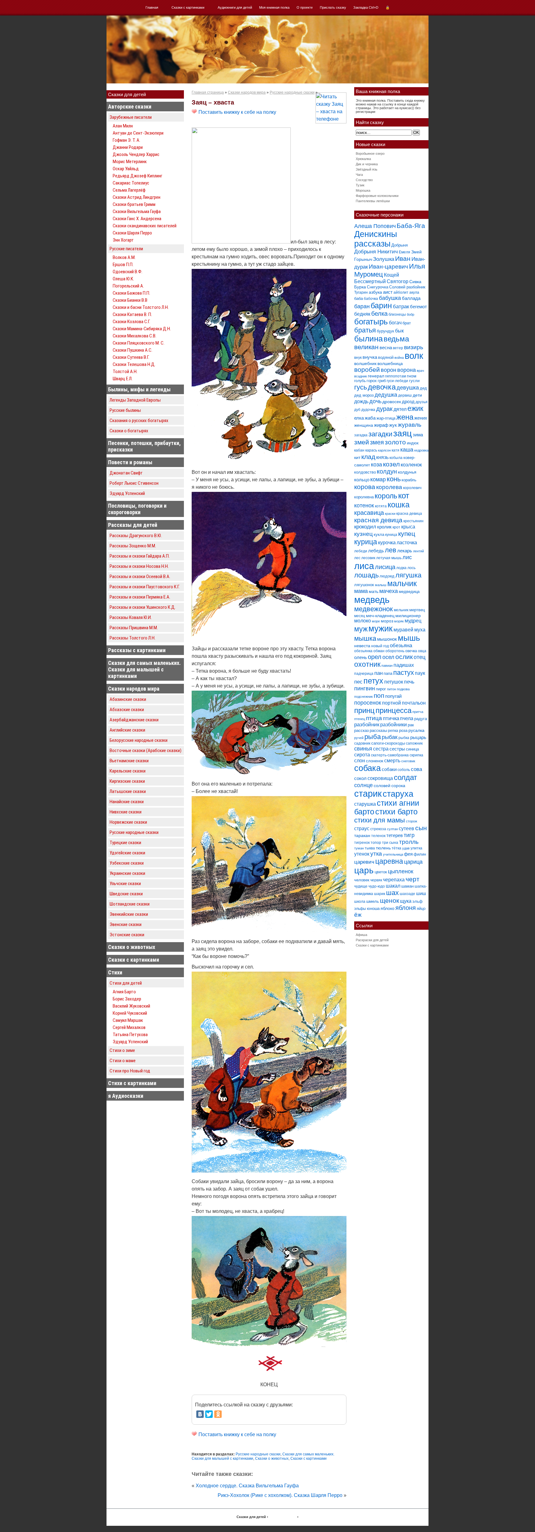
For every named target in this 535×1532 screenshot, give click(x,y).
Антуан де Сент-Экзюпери (138, 133)
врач (420, 370)
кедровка (421, 450)
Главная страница (208, 92)
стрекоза (378, 829)
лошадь (366, 575)
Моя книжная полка (274, 7)
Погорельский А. (128, 286)
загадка (361, 435)
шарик (379, 894)
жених (420, 418)
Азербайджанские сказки (134, 720)
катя (395, 450)
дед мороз (364, 395)
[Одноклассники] (218, 1414)
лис (407, 557)
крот (396, 527)
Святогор (397, 281)
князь (382, 457)
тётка (396, 848)
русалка (416, 730)
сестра (381, 748)
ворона (406, 370)
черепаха (394, 879)
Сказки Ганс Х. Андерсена (137, 218)
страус (361, 828)
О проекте (305, 7)
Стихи (115, 972)
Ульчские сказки (125, 883)
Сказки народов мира (133, 688)
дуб (357, 409)
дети (417, 395)
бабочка (371, 298)
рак (411, 725)
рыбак (390, 737)
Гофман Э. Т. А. (126, 140)
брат (406, 323)
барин (381, 305)
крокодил (365, 527)
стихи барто (396, 812)
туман (359, 848)
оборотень (394, 651)
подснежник (363, 696)
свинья (363, 749)
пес (358, 682)
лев (390, 550)
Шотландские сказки (130, 904)
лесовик (368, 558)
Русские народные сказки (134, 832)
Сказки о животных (131, 947)
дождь (361, 401)
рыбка (403, 738)
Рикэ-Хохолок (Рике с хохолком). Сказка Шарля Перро (280, 1495)
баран (362, 306)
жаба (370, 418)
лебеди (360, 551)
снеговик (408, 761)
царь (364, 870)
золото (395, 442)
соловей (382, 785)
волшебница (390, 363)
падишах (404, 665)
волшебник (365, 363)
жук (393, 425)
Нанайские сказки (127, 801)
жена (404, 417)
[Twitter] (209, 1414)
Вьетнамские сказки (129, 761)
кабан (359, 450)
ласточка (407, 542)
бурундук (385, 331)
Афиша (361, 935)
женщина (363, 425)
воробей (367, 369)
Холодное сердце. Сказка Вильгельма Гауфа (247, 1485)
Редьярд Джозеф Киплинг (137, 176)
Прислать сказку (333, 7)
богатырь (371, 321)
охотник (367, 664)
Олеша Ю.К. (123, 279)
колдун (387, 471)
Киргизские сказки (127, 781)
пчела (406, 718)
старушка (365, 804)
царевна (389, 861)
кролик (384, 526)
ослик (404, 656)
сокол (360, 778)
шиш (421, 893)
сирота (362, 754)
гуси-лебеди (397, 381)
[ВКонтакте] (200, 1414)
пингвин (364, 688)
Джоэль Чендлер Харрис (136, 154)
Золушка (383, 259)
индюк (413, 443)
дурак (384, 408)
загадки (380, 434)
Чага (359, 174)
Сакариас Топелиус (131, 183)
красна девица (409, 513)
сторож (411, 821)
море (376, 621)
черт (413, 879)
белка (379, 313)
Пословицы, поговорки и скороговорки (137, 508)
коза (376, 464)
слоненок (374, 761)
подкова (403, 689)
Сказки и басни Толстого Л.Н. (141, 307)
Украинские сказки (127, 873)
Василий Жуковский (131, 1006)
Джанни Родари (128, 147)
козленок (411, 465)
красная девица (378, 519)
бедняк (362, 314)
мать (373, 591)
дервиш (405, 395)
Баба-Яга (411, 225)
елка (359, 418)
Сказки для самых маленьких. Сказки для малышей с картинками (144, 669)
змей (361, 442)
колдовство (365, 472)
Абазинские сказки (128, 699)
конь (394, 479)
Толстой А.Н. (125, 371)
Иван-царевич (388, 266)
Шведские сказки (126, 894)
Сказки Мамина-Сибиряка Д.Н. (142, 329)
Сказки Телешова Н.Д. (134, 364)
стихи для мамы (379, 820)
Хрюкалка (363, 159)
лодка (401, 568)
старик (368, 794)
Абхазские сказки (127, 709)
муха (419, 629)
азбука (375, 292)
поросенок (367, 702)
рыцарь (418, 737)
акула (414, 292)
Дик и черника (367, 164)
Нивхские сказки (125, 812)
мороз (387, 620)
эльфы (360, 908)
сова (416, 769)
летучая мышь (389, 558)
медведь (371, 600)
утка (376, 853)
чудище (361, 886)
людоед (387, 576)
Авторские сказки (129, 106)
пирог (381, 689)
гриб (382, 380)
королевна (364, 497)
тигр (409, 835)
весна (386, 347)
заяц (402, 433)
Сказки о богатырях (129, 431)
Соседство (364, 180)
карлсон (384, 450)
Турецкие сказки (125, 842)
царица (413, 862)
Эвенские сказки (125, 924)
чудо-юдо (376, 886)
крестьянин (413, 521)
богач (395, 322)
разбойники (393, 724)
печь (409, 681)
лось (411, 568)
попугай (393, 696)
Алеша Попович (375, 226)
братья (365, 330)
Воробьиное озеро (370, 153)
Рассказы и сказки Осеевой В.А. (140, 576)
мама (361, 591)
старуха (398, 794)
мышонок (387, 639)
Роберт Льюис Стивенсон (134, 483)
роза (403, 730)
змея (377, 442)
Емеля (404, 252)
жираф (381, 425)
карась (371, 450)
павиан (387, 665)
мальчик (402, 583)
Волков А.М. (124, 257)
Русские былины (125, 410)
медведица (409, 591)
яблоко (387, 908)
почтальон (414, 703)
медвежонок (373, 609)
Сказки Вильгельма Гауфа (137, 211)
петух (373, 681)
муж (361, 629)
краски (390, 513)
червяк (376, 880)
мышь (409, 638)
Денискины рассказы (375, 238)
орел (374, 656)
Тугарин (361, 292)
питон (391, 689)
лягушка (408, 575)
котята (381, 506)
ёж (358, 914)
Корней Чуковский (130, 1013)
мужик (380, 628)
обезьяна (401, 645)
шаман (407, 886)
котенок (364, 505)
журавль (409, 424)
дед (423, 388)
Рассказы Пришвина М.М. (134, 627)
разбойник (366, 725)
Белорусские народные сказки (138, 740)
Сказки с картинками (188, 7)
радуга (420, 718)
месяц (359, 616)
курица (365, 542)
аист (388, 292)
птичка (391, 718)
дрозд (408, 401)
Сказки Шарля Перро (132, 233)
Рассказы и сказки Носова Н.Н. (139, 566)
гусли (414, 380)
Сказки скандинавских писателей (144, 226)
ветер (398, 348)
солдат (405, 777)
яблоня (405, 907)
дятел (400, 409)
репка (393, 730)
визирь (413, 347)
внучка (370, 357)
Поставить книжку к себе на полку (236, 112)
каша (406, 449)
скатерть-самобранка (390, 755)
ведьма (396, 339)
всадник (360, 376)
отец (419, 657)
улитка (416, 848)
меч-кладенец (380, 615)
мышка (365, 638)
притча (417, 712)
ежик (415, 408)
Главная (152, 7)
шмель (372, 901)
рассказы (378, 730)
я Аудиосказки (125, 1096)
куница (391, 534)
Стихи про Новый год (130, 1071)
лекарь (404, 550)
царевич (364, 862)
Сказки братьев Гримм (134, 204)
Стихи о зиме (122, 1050)
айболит (401, 292)
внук (358, 357)
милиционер (408, 615)
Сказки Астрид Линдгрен (136, 197)
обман (379, 651)
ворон (388, 370)
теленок (378, 836)
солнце (363, 785)
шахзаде (407, 894)
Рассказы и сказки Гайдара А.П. (140, 556)
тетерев (394, 835)
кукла (379, 534)
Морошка (363, 190)
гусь (360, 387)
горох (372, 380)
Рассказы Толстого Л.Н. (132, 638)
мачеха (388, 591)
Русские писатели (126, 249)
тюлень (383, 847)
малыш (380, 585)
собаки (389, 769)
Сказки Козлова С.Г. (131, 321)
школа (359, 901)
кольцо (361, 479)
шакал (393, 885)
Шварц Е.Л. (123, 378)
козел (391, 464)
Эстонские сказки (127, 934)
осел (388, 657)
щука (405, 901)
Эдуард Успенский (127, 493)
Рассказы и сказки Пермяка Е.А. (140, 597)
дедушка (386, 394)
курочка (387, 542)
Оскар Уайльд (126, 168)
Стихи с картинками (132, 1083)
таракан (362, 835)
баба (358, 298)
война (399, 357)
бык (399, 330)
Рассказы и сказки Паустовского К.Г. (145, 587)
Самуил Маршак (128, 1020)
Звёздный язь (366, 169)
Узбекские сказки (127, 863)
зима (418, 434)
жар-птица (385, 418)
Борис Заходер (127, 999)
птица (374, 718)
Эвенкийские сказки (129, 914)
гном (411, 375)
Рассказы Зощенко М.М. (133, 546)
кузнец (363, 534)
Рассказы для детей (132, 525)
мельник (401, 610)
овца (422, 651)
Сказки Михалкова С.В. (134, 336)
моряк (399, 621)
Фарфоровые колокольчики (377, 196)
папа (388, 673)
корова (364, 487)
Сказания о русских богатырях (139, 420)
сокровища (380, 778)
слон (359, 760)
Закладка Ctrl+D (365, 7)
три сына (390, 842)
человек (361, 880)
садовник (362, 743)
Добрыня (399, 245)
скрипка (416, 755)
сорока (398, 785)
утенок (361, 854)
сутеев (406, 828)
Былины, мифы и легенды (139, 389)
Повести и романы (130, 462)
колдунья (407, 472)
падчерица (363, 673)
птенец (359, 719)
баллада (411, 298)
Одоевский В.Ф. (127, 271)
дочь (375, 401)
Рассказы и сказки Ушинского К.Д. (143, 607)
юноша (373, 908)
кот (403, 495)
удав (406, 848)
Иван (403, 258)
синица (412, 749)
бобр (410, 314)
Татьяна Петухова (130, 1034)
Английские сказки (127, 730)
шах (392, 893)
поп (379, 695)
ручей (358, 738)
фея (408, 854)
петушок (393, 681)
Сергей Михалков (129, 1027)
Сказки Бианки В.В (130, 300)
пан (378, 673)
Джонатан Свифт (126, 473)
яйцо (421, 908)
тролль (409, 842)
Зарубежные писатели (131, 117)
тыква (370, 848)
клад (368, 456)
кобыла (395, 458)
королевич (412, 488)
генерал (376, 375)
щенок (389, 900)
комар (378, 479)
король (386, 496)
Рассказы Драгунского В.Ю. (136, 535)
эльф (417, 901)
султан (392, 829)
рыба (372, 737)
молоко (362, 620)
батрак (401, 307)
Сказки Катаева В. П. (132, 314)
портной (391, 703)
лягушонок (364, 584)
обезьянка (363, 651)
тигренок (362, 842)
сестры (397, 748)
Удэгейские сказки (127, 853)
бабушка (390, 298)
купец (406, 533)
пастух (403, 672)
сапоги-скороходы (388, 743)
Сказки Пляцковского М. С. (138, 343)
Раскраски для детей (372, 940)
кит (357, 457)
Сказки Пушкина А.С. (132, 350)
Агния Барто (124, 992)
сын (421, 827)
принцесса (393, 710)
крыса (408, 526)
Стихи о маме (123, 1060)
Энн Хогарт (123, 240)
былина (368, 338)
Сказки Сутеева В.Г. (131, 357)
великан (366, 346)
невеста (362, 645)
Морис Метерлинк (130, 161)
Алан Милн (123, 126)
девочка (382, 387)
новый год (380, 646)
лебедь (376, 550)
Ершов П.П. (123, 264)
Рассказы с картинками (137, 650)
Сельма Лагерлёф (129, 190)
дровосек (391, 401)
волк (414, 356)
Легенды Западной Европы (135, 400)
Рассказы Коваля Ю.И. (131, 617)
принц (364, 710)
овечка (411, 651)
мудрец (413, 620)
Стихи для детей (126, 983)
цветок (381, 872)
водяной (386, 357)
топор (376, 842)
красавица (369, 512)
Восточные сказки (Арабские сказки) (145, 750)
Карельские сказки (128, 771)
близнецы (397, 314)
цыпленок (400, 871)
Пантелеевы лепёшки (373, 201)
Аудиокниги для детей (235, 7)
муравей (403, 629)
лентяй (418, 551)
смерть (392, 760)
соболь (404, 770)
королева (389, 487)
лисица (385, 566)
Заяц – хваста (213, 102)
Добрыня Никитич (376, 252)
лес (357, 558)
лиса (364, 566)
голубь (360, 381)
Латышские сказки (128, 791)
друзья (421, 402)
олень (360, 657)
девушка (408, 388)
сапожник (414, 743)
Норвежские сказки (128, 822)
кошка (399, 505)
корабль (409, 480)
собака (367, 768)
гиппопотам (395, 376)
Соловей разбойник (407, 287)
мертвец (417, 610)
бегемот (418, 306)
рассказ (361, 730)
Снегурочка (377, 287)
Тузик (360, 185)
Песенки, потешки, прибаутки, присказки (144, 446)
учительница (393, 854)
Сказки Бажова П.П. (131, 293)
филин (420, 854)
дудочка (368, 409)
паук (420, 673)
